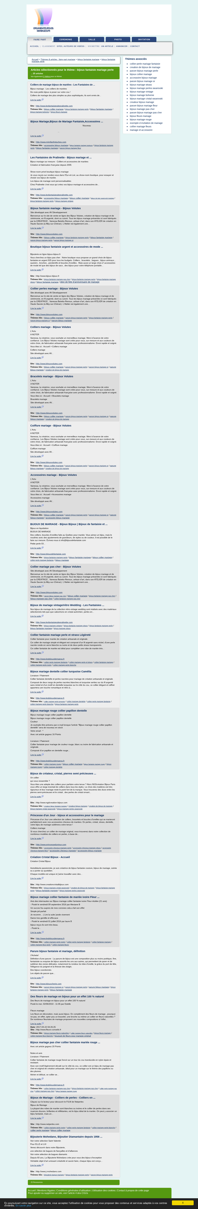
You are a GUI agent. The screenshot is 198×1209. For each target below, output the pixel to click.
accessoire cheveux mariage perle (57, 848)
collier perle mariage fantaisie (42, 560)
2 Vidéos (46, 76)
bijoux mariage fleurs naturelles (56, 1033)
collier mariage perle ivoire (40, 665)
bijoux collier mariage (53, 109)
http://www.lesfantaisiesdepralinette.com (54, 106)
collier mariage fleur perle (40, 945)
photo (118, 39)
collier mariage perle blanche (64, 665)
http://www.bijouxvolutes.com (49, 234)
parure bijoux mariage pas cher (55, 596)
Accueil (34, 46)
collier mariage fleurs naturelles (81, 1033)
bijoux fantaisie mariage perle (77, 109)
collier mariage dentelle (76, 702)
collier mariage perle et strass (80, 662)
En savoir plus (23, 1205)
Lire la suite (35, 100)
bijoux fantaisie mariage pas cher (57, 279)
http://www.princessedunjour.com (51, 844)
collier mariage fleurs (60, 945)
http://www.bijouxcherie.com (48, 984)
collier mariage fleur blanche (41, 1036)
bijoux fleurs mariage (59, 112)
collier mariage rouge (52, 764)
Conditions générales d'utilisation (73, 1190)
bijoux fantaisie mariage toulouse (81, 145)
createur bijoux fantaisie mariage (55, 806)
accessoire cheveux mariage (63, 850)
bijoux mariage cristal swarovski (42, 809)
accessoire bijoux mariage (56, 145)
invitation (144, 39)
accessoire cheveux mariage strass (87, 848)
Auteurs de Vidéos (74, 46)
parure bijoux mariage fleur (70, 148)
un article (107, 46)
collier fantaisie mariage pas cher (67, 599)
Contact (135, 46)
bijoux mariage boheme (39, 112)
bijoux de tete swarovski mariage (102, 198)
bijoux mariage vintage (64, 201)
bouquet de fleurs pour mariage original (73, 1036)
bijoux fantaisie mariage (101, 109)
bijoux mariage (62, 560)
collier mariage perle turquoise (54, 701)
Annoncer (122, 46)
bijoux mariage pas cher (41, 598)
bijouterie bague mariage (54, 1175)
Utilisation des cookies (103, 1190)
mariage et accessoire (141, 130)
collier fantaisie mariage (103, 662)
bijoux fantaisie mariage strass (76, 626)
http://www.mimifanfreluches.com (51, 142)
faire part (40, 40)
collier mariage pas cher (44, 1091)
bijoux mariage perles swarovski (69, 809)
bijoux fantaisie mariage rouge (94, 764)
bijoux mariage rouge (141, 119)
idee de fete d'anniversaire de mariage (79, 282)
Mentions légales (46, 1190)
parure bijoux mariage (62, 320)
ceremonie (65, 39)
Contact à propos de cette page (133, 1190)
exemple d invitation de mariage (146, 123)
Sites (59, 46)
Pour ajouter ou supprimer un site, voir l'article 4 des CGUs (58, 1193)
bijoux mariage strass (62, 629)
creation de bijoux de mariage (57, 370)
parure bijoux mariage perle (41, 240)
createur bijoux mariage (78, 806)
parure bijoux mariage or (63, 240)
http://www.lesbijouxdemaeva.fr (50, 659)
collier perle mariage (39, 1130)
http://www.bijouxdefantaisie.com (51, 554)
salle (91, 39)
